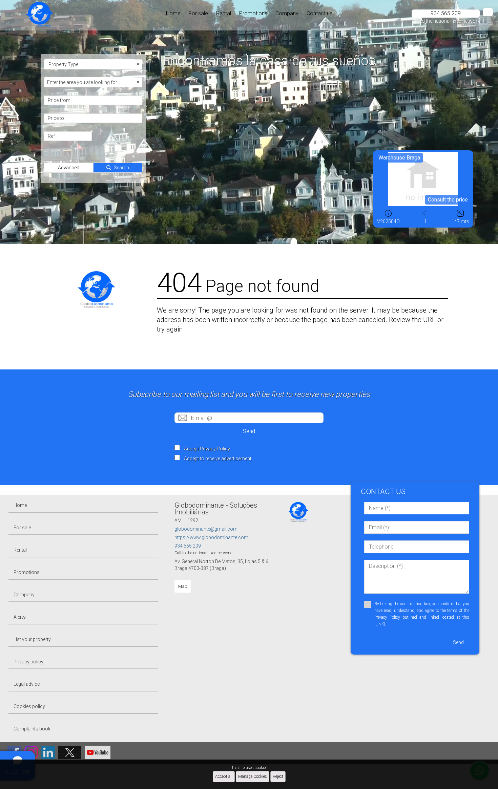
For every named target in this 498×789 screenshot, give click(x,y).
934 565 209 (187, 546)
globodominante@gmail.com (205, 529)
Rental (223, 13)
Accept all (223, 776)
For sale (198, 13)
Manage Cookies (252, 776)
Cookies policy (29, 706)
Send (249, 431)
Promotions (253, 13)
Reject (278, 776)
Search (121, 167)
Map (182, 586)
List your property (32, 639)
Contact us (319, 13)
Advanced (68, 167)
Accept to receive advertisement (217, 458)
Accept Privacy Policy (207, 448)
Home (173, 13)
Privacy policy (28, 661)
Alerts (20, 617)
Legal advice (27, 684)
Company (286, 13)
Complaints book (32, 728)
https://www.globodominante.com (211, 537)
